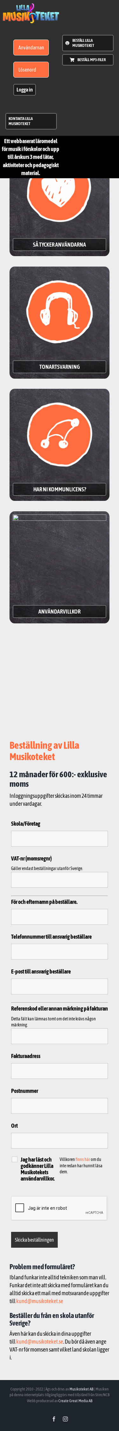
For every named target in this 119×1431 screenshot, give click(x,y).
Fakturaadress (25, 1056)
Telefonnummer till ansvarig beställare (51, 936)
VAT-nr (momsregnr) (31, 858)
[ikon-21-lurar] (59, 272)
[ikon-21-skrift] (31, 6)
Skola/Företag (25, 823)
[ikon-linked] (59, 394)
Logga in (25, 89)
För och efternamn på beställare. (44, 901)
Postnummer (24, 1090)
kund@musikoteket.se (39, 1301)
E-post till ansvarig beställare (41, 971)
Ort (14, 1125)
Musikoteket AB (81, 1389)
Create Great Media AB (75, 1400)
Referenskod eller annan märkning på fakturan (59, 1008)
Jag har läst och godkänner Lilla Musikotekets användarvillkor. (38, 1169)
